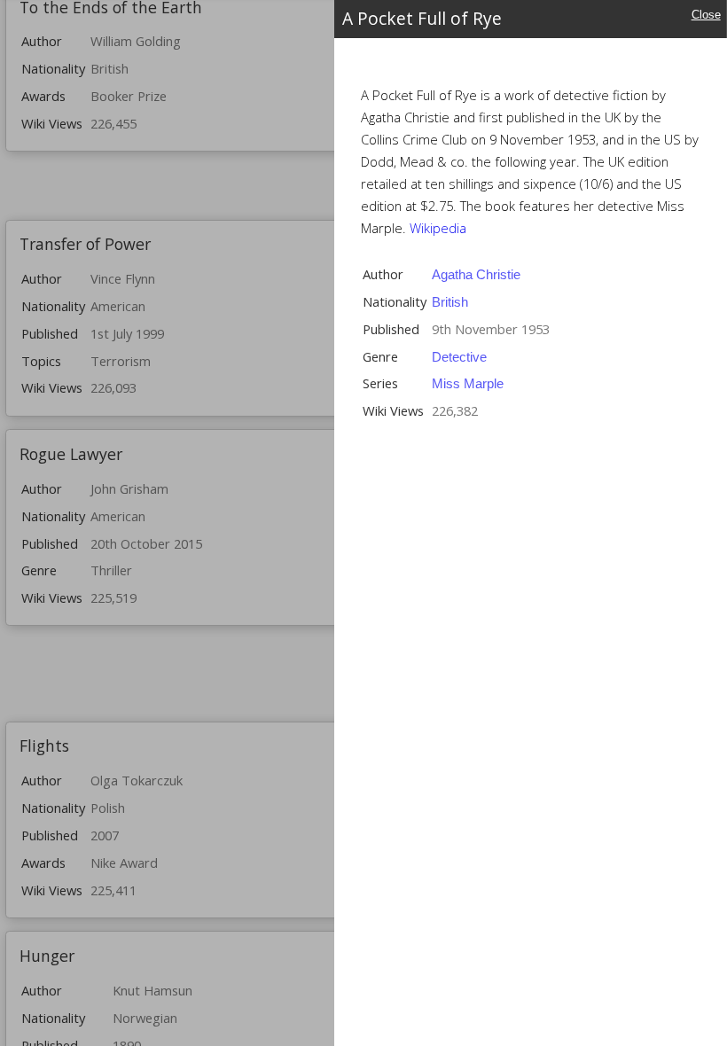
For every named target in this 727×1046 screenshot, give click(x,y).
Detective (459, 357)
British (450, 302)
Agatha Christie (476, 275)
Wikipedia (438, 228)
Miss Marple (468, 384)
